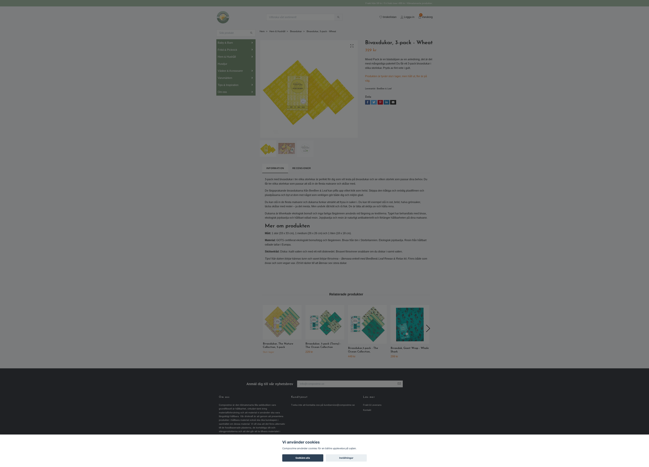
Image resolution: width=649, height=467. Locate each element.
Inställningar (346, 458)
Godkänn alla (302, 458)
